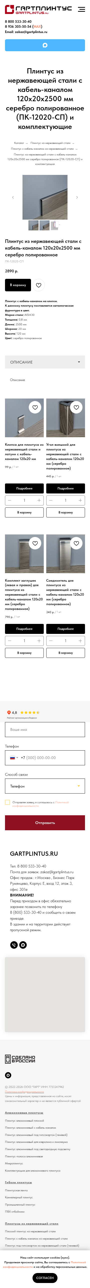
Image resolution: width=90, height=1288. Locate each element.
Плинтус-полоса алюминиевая (24, 1156)
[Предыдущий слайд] (13, 197)
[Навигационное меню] (81, 9)
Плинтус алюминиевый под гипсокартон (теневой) (36, 1135)
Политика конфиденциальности (24, 1091)
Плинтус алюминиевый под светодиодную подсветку (37, 1149)
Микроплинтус (14, 1163)
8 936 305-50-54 (18, 26)
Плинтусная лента (16, 1190)
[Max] (23, 945)
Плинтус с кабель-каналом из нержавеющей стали (42, 148)
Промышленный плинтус (20, 1204)
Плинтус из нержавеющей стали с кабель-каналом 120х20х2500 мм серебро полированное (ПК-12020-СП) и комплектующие (45, 159)
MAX (37, 26)
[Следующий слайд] (77, 197)
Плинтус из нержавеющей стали (50, 143)
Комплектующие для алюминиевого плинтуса (32, 1170)
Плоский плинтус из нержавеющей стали (30, 1231)
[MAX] (45, 45)
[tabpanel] (45, 378)
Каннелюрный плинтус (19, 1197)
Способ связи (16, 774)
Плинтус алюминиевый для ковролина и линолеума (36, 1142)
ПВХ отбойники (14, 1211)
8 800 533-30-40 (18, 21)
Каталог (19, 143)
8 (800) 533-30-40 (26, 912)
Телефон (12, 746)
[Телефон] (14, 945)
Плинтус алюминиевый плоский (24, 1120)
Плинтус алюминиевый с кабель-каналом (30, 1127)
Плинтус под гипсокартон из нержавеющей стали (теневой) (42, 1245)
